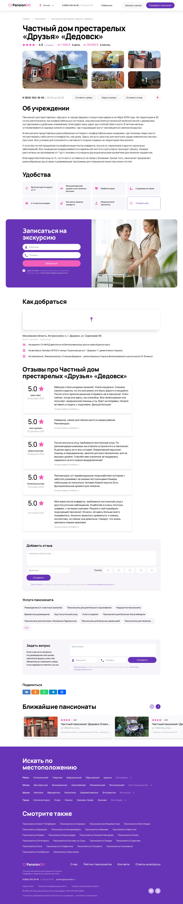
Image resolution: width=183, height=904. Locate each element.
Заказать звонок (133, 5)
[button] (158, 706)
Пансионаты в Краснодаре (61, 835)
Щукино (108, 777)
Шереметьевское (89, 792)
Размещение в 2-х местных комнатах (43, 607)
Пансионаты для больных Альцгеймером (124, 614)
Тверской (57, 777)
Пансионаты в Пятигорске (36, 840)
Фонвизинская (97, 785)
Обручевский (92, 777)
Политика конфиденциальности (52, 886)
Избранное (106, 5)
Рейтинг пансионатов (98, 864)
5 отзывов (49, 45)
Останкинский (40, 777)
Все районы (122, 777)
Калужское (70, 792)
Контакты (123, 864)
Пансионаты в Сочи (32, 846)
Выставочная (41, 785)
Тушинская (33, 339)
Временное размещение (37, 614)
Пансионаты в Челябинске (36, 851)
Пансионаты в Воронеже (35, 829)
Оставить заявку (83, 97)
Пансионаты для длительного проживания (89, 607)
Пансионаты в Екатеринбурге (66, 829)
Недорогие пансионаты (128, 607)
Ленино (69, 800)
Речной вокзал (116, 785)
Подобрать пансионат (160, 5)
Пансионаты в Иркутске (124, 829)
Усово (57, 800)
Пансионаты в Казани (33, 835)
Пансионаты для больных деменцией (100, 620)
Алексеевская (78, 785)
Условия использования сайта (85, 886)
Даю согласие (33, 270)
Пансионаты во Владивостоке (104, 823)
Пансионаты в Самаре (101, 840)
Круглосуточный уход (65, 614)
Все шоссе (125, 792)
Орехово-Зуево (85, 800)
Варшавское (53, 792)
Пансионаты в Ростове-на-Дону (69, 840)
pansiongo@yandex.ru (65, 879)
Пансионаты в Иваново (96, 829)
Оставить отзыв (134, 97)
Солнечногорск (41, 800)
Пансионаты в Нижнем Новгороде (96, 835)
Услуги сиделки (90, 614)
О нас (74, 864)
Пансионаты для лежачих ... (139, 620)
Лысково (102, 800)
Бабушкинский (74, 777)
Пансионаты (40, 19)
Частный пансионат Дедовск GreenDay (86, 724)
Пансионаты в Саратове (128, 840)
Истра (48, 339)
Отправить (38, 577)
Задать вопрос (109, 97)
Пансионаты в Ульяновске (119, 846)
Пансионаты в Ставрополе (59, 846)
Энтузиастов (109, 792)
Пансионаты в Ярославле (66, 851)
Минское (38, 792)
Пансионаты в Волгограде (137, 823)
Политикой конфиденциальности (54, 273)
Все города (116, 800)
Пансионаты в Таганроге (89, 846)
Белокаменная (59, 785)
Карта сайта (28, 886)
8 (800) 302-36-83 (70, 5)
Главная (26, 19)
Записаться (52, 263)
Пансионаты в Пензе (128, 835)
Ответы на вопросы (147, 864)
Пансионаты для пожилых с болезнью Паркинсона (51, 620)
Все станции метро (138, 785)
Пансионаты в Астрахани (72, 823)
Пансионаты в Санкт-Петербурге (39, 823)
